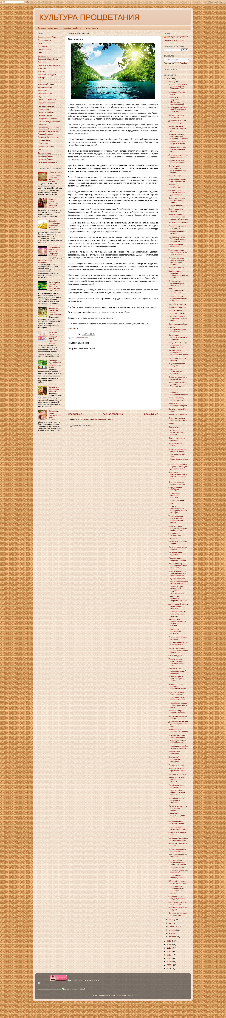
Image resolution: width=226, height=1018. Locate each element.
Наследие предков (46, 106)
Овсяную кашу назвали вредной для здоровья (176, 192)
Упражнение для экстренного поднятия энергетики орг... (176, 590)
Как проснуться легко (177, 774)
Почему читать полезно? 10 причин (178, 730)
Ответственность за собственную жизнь (177, 419)
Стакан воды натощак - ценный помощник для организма (178, 467)
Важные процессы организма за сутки (177, 404)
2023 (169, 969)
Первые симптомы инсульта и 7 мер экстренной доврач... (178, 217)
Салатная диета (175, 656)
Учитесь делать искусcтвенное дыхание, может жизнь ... (176, 662)
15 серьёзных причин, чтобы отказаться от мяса (178, 705)
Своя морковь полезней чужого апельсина (176, 816)
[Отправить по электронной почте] (83, 334)
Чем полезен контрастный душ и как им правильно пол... (177, 475)
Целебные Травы (45, 156)
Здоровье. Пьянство (177, 307)
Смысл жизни (174, 427)
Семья (40, 150)
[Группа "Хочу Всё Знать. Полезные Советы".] (84, 981)
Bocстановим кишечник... (174, 753)
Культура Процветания (48, 28)
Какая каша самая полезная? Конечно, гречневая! (178, 870)
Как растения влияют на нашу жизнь (177, 850)
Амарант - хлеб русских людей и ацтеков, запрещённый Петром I (55, 177)
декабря (173, 937)
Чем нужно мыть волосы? (175, 210)
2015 (169, 941)
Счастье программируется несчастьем (177, 330)
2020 (169, 958)
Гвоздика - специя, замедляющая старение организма (178, 136)
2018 (169, 951)
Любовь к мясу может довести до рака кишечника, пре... (177, 87)
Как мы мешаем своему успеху (175, 877)
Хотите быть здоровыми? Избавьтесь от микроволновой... (176, 101)
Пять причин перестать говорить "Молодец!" (177, 337)
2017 (169, 948)
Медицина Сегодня (46, 84)
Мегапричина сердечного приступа (174, 495)
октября (172, 930)
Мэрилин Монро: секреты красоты (176, 712)
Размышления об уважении (175, 246)
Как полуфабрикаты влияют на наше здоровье (177, 614)
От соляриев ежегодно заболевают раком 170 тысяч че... (178, 110)
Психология (43, 143)
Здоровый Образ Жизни (48, 59)
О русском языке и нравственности (176, 162)
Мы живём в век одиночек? (175, 553)
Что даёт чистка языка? (175, 445)
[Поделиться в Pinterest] (93, 334)
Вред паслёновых (176, 765)
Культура (41, 78)
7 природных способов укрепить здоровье (178, 747)
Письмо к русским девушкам (176, 116)
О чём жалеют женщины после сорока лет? (176, 283)
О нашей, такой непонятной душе (177, 312)
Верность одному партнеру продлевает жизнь (177, 686)
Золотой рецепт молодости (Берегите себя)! (53, 203)
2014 (169, 79)
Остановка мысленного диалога (174, 536)
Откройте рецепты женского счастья (176, 483)
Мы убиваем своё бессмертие (176, 786)
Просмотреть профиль (173, 40)
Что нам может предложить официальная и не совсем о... (177, 169)
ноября (172, 933)
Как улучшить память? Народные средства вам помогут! (54, 286)
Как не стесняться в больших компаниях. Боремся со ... (178, 650)
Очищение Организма (47, 119)
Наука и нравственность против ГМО (176, 291)
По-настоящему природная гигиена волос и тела (177, 566)
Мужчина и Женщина (47, 100)
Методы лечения (45, 87)
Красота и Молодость (47, 75)
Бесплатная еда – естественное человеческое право (178, 353)
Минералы (42, 90)
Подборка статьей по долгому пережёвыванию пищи (177, 386)
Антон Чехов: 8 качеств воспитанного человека (178, 606)
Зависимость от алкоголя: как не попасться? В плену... (176, 890)
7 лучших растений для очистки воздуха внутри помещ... (178, 581)
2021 (169, 962)
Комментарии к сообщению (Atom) (98, 419)
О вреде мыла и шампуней (175, 489)
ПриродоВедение (45, 134)
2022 (169, 965)
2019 (169, 955)
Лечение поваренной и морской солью (178, 156)
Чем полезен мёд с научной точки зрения (176, 200)
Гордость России (45, 50)
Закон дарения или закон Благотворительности (178, 458)
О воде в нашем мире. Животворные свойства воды (178, 345)
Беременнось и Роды (47, 37)
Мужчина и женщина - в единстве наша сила (177, 149)
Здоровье (42, 62)
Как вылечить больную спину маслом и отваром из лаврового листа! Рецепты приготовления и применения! (50, 254)
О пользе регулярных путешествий (177, 914)
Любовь (41, 81)
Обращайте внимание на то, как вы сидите (178, 882)
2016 (169, 945)
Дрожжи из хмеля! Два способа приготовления (55, 311)
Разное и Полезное (46, 147)
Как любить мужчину (177, 304)
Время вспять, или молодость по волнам (176, 779)
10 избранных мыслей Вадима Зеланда (178, 143)
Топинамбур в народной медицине (178, 393)
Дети (40, 53)
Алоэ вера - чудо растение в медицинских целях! (55, 364)
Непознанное (43, 109)
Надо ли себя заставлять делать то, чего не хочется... (177, 622)
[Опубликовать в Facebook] (91, 334)
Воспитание (43, 46)
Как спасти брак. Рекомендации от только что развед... (177, 862)
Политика (42, 125)
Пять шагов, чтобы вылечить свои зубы (55, 414)
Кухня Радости (91, 28)
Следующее (75, 414)
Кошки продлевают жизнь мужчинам (176, 736)
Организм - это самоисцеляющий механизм (177, 671)
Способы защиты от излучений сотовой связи (177, 318)
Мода (40, 97)
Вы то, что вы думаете (178, 222)
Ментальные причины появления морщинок (177, 808)
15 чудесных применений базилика (174, 631)
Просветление (82, 338)
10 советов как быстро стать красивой (178, 643)
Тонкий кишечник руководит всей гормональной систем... (175, 519)
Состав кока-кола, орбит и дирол (176, 399)
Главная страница (112, 414)
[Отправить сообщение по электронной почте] (79, 334)
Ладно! (171, 423)
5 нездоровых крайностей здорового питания (177, 598)
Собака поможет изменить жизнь (176, 822)
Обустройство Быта (46, 112)
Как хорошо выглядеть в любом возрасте (178, 839)
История (41, 71)
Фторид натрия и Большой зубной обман (176, 679)
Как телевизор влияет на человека (177, 903)
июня (171, 82)
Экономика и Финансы (47, 162)
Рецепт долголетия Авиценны (176, 365)
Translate (183, 63)
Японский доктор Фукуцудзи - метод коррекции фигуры (54, 337)
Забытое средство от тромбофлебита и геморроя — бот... (177, 573)
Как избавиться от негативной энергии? (176, 800)
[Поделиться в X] (88, 334)
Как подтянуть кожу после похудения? (177, 698)
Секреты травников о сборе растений (177, 450)
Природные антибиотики (174, 186)
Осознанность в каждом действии (176, 897)
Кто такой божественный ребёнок (175, 432)
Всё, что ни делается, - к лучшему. (178, 227)
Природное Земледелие (48, 131)
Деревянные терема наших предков (177, 122)
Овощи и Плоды (45, 115)
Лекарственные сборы (178, 324)
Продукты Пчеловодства (48, 137)
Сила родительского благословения (177, 742)
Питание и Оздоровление (49, 122)
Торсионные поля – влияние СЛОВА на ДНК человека (177, 252)
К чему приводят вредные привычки (177, 828)
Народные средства (46, 103)
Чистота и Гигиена (45, 159)
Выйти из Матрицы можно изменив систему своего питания (176, 261)
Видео (40, 43)
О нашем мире (174, 176)
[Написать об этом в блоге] (86, 334)
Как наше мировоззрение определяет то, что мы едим (177, 509)
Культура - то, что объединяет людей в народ (177, 298)
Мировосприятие (45, 93)
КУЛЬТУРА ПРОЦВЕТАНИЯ (89, 17)
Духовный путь (44, 56)
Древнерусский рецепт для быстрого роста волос (178, 724)
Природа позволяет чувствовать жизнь (177, 769)
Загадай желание (175, 206)
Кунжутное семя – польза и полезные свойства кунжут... (177, 528)
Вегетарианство (44, 40)
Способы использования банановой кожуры (55, 224)
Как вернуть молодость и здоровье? (54, 389)
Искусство (42, 68)
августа (172, 923)
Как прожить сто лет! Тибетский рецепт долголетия (177, 239)
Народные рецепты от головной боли (178, 378)
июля (171, 920)
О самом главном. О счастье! (177, 232)
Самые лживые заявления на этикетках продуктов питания (178, 274)
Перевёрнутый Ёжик (72, 28)
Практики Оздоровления (48, 128)
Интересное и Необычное (49, 65)
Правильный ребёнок (177, 415)
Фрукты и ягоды (44, 153)
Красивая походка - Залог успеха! (176, 693)
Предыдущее (150, 414)
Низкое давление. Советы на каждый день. (177, 128)
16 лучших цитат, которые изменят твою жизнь (176, 793)
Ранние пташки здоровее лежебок (177, 559)
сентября (173, 926)
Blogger (130, 995)
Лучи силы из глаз (176, 268)
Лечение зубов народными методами (174, 759)
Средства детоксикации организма (175, 371)
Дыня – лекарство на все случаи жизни (177, 180)
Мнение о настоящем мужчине (177, 638)
